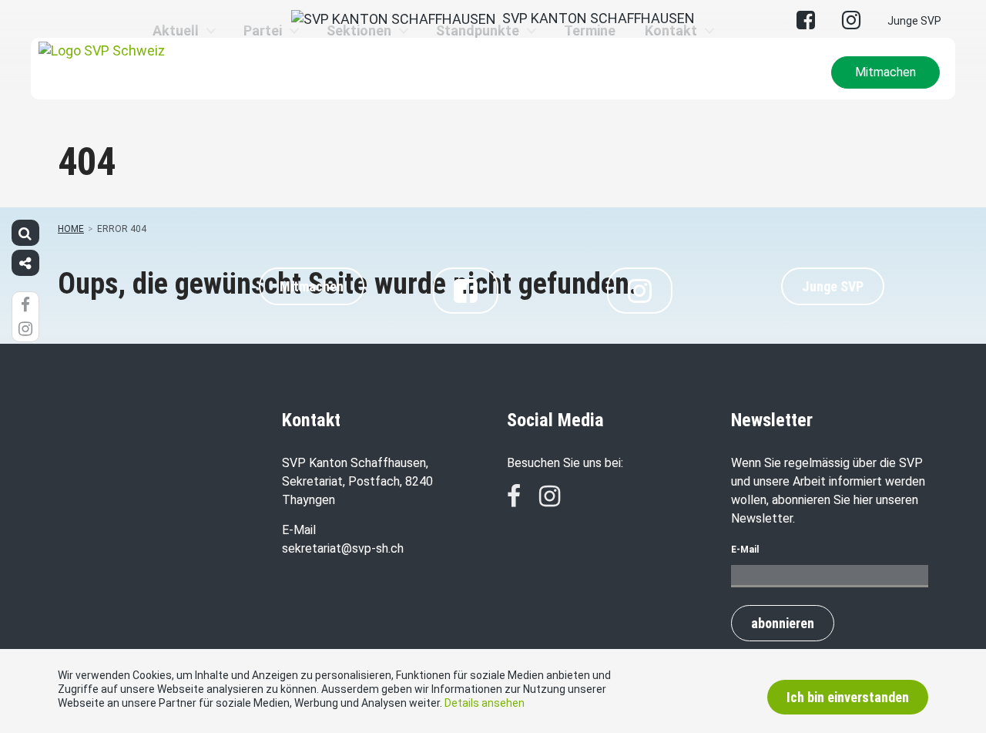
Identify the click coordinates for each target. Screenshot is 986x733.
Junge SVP (914, 21)
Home (71, 229)
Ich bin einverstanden (847, 697)
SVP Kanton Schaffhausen (595, 18)
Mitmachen (885, 72)
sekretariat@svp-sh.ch (343, 548)
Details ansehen (484, 703)
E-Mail (745, 549)
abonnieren (782, 623)
